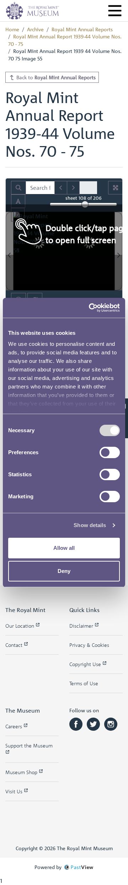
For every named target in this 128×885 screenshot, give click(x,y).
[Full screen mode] (115, 187)
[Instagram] (110, 723)
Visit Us (14, 791)
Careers (14, 726)
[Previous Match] (60, 187)
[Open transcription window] (18, 214)
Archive (35, 29)
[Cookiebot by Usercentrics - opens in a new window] (90, 307)
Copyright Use (85, 664)
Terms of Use (83, 683)
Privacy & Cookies (89, 645)
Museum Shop (22, 772)
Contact (14, 645)
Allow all (64, 548)
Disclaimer (82, 626)
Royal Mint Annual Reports (82, 29)
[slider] (85, 204)
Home (12, 29)
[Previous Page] (10, 251)
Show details (90, 525)
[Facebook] (76, 723)
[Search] (18, 187)
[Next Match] (73, 187)
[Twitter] (94, 723)
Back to (55, 77)
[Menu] (114, 10)
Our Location (20, 626)
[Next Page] (118, 251)
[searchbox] (40, 187)
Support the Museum (29, 745)
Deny (64, 571)
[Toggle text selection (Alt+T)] (18, 201)
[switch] (110, 452)
